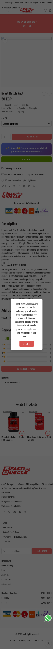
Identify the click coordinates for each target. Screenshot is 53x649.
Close (26, 344)
